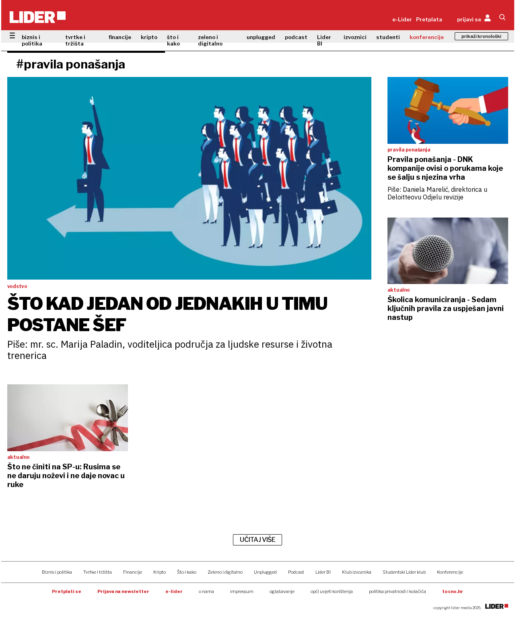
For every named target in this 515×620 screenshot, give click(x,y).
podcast (296, 37)
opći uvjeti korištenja (332, 591)
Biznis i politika (57, 572)
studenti (388, 37)
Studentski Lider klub (404, 572)
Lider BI (324, 40)
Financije (132, 572)
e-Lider (402, 19)
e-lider (174, 591)
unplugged (261, 37)
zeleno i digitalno (210, 40)
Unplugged (265, 572)
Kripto (159, 572)
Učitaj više (257, 539)
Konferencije (450, 572)
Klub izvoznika (356, 572)
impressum (241, 591)
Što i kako (186, 572)
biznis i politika (32, 40)
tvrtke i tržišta (75, 40)
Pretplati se (66, 591)
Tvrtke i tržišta (97, 572)
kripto (149, 37)
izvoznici (355, 37)
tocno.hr (452, 591)
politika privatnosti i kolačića (397, 591)
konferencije (427, 37)
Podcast (296, 572)
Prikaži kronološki (481, 36)
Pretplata (429, 19)
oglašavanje (282, 591)
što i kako (173, 40)
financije (120, 37)
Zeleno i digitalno (225, 572)
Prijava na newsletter (123, 591)
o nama (206, 591)
